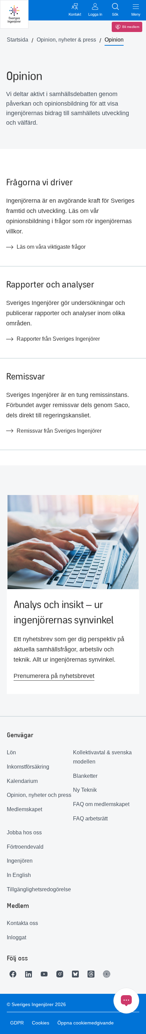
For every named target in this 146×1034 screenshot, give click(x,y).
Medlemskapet (24, 809)
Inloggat (16, 937)
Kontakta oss (22, 923)
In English (19, 875)
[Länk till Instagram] (61, 974)
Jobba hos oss (24, 832)
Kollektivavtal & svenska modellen (102, 757)
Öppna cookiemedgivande (85, 1022)
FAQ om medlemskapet (101, 804)
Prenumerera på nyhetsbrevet (54, 676)
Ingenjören (20, 861)
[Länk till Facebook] (14, 974)
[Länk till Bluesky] (77, 974)
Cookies (40, 1022)
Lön (11, 752)
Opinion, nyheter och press (39, 795)
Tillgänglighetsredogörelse (39, 889)
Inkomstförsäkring (28, 767)
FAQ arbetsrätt (90, 818)
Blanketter (85, 776)
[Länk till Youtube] (46, 974)
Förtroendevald (25, 847)
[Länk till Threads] (93, 974)
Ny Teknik (85, 790)
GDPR (17, 1022)
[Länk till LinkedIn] (30, 974)
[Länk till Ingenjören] (108, 974)
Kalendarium (22, 781)
